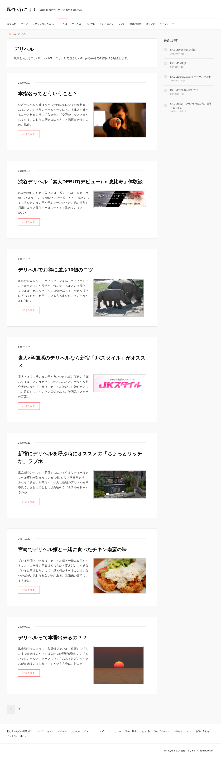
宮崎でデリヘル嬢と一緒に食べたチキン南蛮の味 (72, 549)
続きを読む (28, 134)
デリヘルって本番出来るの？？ (52, 637)
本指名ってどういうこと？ (48, 93)
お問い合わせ (202, 731)
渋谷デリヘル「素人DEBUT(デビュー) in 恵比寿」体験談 (80, 181)
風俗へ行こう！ (21, 9)
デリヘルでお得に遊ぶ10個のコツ (55, 269)
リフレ (121, 23)
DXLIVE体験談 (178, 63)
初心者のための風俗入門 (19, 731)
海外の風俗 (135, 23)
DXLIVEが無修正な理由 (183, 49)
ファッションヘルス (43, 23)
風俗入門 (12, 23)
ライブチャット (168, 23)
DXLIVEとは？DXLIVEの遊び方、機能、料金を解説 (192, 105)
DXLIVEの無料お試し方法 (184, 90)
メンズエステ (106, 23)
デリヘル (63, 23)
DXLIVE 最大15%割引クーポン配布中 (190, 76)
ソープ (24, 23)
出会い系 (150, 23)
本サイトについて (183, 731)
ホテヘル (76, 23)
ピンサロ (90, 23)
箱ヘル (50, 731)
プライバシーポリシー (18, 736)
